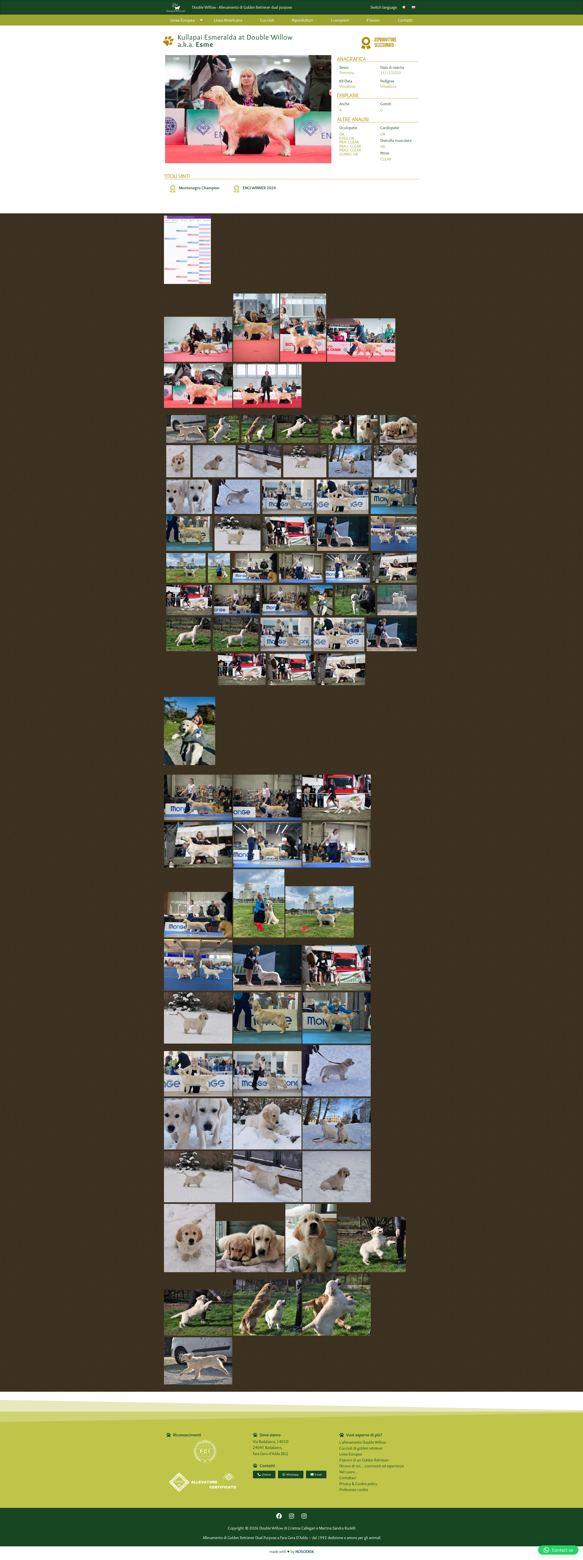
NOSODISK (304, 1551)
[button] (558, 1550)
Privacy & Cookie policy (358, 1483)
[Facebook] (279, 1516)
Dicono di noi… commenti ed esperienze (371, 1465)
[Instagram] (291, 1516)
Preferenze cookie (353, 1489)
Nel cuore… (348, 1471)
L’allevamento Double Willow (362, 1442)
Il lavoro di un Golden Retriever (364, 1460)
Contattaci (347, 1477)
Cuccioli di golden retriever (361, 1448)
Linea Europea (350, 1454)
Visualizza (347, 86)
